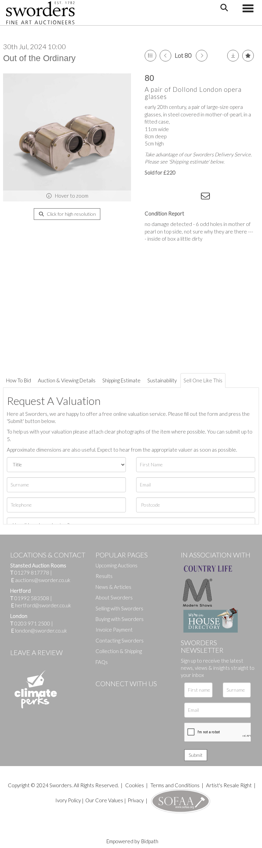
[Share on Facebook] (151, 197)
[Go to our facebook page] (102, 695)
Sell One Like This (203, 380)
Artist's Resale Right (229, 785)
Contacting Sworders (120, 640)
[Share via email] (206, 197)
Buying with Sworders (120, 619)
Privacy (136, 800)
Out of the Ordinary (39, 58)
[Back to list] (150, 55)
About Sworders (114, 597)
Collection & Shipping (119, 651)
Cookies (134, 785)
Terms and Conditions (175, 785)
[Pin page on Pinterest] (178, 197)
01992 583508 (31, 598)
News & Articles (113, 587)
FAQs (102, 662)
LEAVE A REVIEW (36, 652)
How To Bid (18, 380)
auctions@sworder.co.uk (40, 580)
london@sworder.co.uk (39, 630)
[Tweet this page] (165, 197)
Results (104, 576)
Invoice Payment (114, 629)
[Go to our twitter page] (116, 695)
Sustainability (162, 380)
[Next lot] (201, 55)
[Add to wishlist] (248, 55)
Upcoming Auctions (116, 565)
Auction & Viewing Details (67, 380)
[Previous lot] (165, 55)
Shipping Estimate (121, 380)
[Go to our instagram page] (192, 197)
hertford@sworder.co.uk (43, 605)
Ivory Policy (68, 800)
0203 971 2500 (32, 623)
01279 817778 (31, 572)
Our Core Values (104, 800)
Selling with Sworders (119, 608)
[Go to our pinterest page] (129, 695)
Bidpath (149, 841)
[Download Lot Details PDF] (233, 55)
